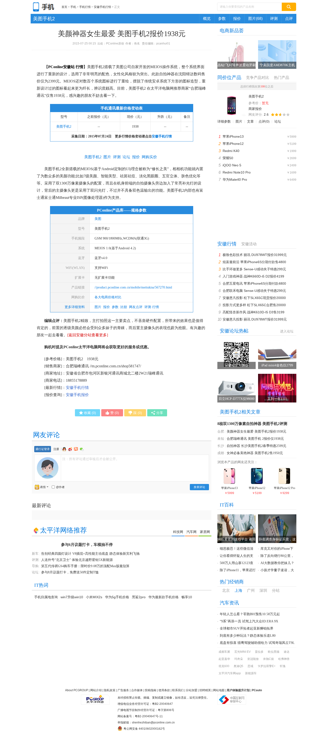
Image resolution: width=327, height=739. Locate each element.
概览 (207, 18)
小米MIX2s (94, 597)
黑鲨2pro (139, 597)
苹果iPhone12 (233, 144)
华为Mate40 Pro (235, 179)
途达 (286, 651)
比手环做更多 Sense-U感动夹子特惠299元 (254, 269)
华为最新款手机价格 (163, 597)
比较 (123, 307)
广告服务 (123, 690)
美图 (98, 219)
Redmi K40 (231, 151)
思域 (250, 666)
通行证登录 (42, 449)
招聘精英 (205, 690)
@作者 (60, 487)
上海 (238, 590)
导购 (35, 566)
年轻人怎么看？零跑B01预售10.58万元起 (250, 614)
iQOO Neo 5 (232, 165)
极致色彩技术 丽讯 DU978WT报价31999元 (255, 255)
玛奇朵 (238, 659)
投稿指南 (150, 690)
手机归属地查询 (46, 597)
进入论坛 (286, 331)
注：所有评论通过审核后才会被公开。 (90, 459)
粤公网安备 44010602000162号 (144, 728)
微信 (82, 449)
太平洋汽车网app (230, 673)
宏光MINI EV (242, 651)
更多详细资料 (75, 307)
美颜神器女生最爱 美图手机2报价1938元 (256, 431)
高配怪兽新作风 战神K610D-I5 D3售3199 (253, 312)
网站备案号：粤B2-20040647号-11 (140, 716)
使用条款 (164, 690)
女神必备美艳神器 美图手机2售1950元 (255, 453)
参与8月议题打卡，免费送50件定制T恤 (70, 572)
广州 (251, 590)
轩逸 (283, 666)
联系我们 (178, 690)
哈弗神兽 (284, 659)
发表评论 (199, 487)
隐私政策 (109, 690)
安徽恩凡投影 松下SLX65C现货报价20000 (254, 298)
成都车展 (224, 651)
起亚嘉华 (224, 659)
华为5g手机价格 (117, 597)
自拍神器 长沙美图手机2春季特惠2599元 (256, 446)
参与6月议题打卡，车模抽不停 (87, 545)
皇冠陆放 (253, 659)
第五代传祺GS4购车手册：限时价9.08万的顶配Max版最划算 (85, 566)
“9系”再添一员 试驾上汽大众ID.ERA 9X (249, 621)
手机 (73, 7)
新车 (35, 553)
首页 (64, 7)
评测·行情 (151, 307)
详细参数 (224, 121)
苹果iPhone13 (233, 136)
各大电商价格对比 (108, 297)
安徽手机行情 (102, 7)
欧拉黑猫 (273, 651)
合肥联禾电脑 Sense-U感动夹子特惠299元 (254, 291)
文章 (250, 121)
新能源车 (251, 673)
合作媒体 (137, 690)
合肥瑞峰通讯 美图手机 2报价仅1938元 (255, 438)
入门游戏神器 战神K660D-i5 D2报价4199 (253, 276)
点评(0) (264, 121)
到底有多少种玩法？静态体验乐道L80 (248, 635)
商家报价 (255, 109)
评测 (274, 18)
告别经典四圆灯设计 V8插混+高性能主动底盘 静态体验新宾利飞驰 (90, 553)
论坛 (277, 121)
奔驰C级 (268, 659)
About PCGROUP (76, 690)
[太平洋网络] (95, 697)
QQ (64, 449)
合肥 (220, 431)
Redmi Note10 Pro (237, 172)
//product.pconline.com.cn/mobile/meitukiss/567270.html (133, 287)
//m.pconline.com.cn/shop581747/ (115, 366)
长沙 (220, 446)
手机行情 (85, 7)
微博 (70, 449)
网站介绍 (96, 690)
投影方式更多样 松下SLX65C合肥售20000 (254, 305)
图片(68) (255, 18)
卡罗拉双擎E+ (267, 666)
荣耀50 (228, 158)
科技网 (178, 532)
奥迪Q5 (238, 666)
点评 (289, 18)
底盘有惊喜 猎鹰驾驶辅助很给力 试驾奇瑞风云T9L (257, 643)
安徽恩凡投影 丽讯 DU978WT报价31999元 (255, 319)
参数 (222, 18)
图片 (98, 307)
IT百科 (227, 504)
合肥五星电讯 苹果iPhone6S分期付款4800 (254, 283)
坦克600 (224, 666)
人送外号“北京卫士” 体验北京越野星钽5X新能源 (77, 560)
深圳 (263, 590)
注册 (56, 449)
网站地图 (219, 690)
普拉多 (259, 651)
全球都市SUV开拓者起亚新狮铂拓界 (246, 628)
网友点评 (135, 307)
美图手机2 (44, 18)
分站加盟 (191, 690)
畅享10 (186, 597)
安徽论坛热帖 (234, 330)
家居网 (205, 532)
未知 (220, 438)
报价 (237, 18)
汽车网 (191, 532)
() (90, 413)
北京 (226, 590)
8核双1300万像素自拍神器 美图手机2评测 (252, 424)
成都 (220, 453)
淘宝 (76, 449)
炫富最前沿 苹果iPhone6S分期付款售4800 (254, 262)
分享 (159, 413)
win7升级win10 (72, 597)
